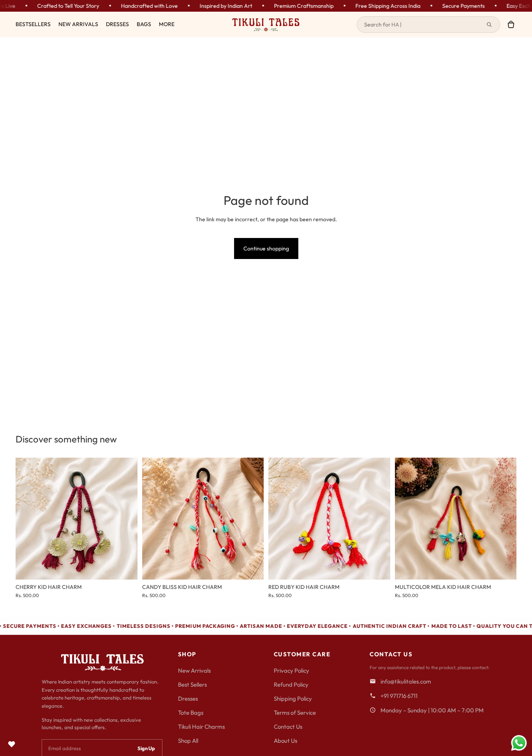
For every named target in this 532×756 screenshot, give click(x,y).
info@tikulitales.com (406, 681)
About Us (285, 740)
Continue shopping (266, 248)
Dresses (188, 698)
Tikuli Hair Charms (201, 726)
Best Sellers (192, 684)
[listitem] (166, 24)
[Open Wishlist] (11, 744)
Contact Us (288, 726)
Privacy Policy (291, 670)
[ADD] (125, 567)
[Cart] (511, 24)
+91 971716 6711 (399, 696)
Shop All (188, 740)
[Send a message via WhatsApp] (519, 743)
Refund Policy (291, 684)
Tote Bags (190, 712)
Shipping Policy (293, 698)
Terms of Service (295, 712)
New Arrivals (194, 670)
